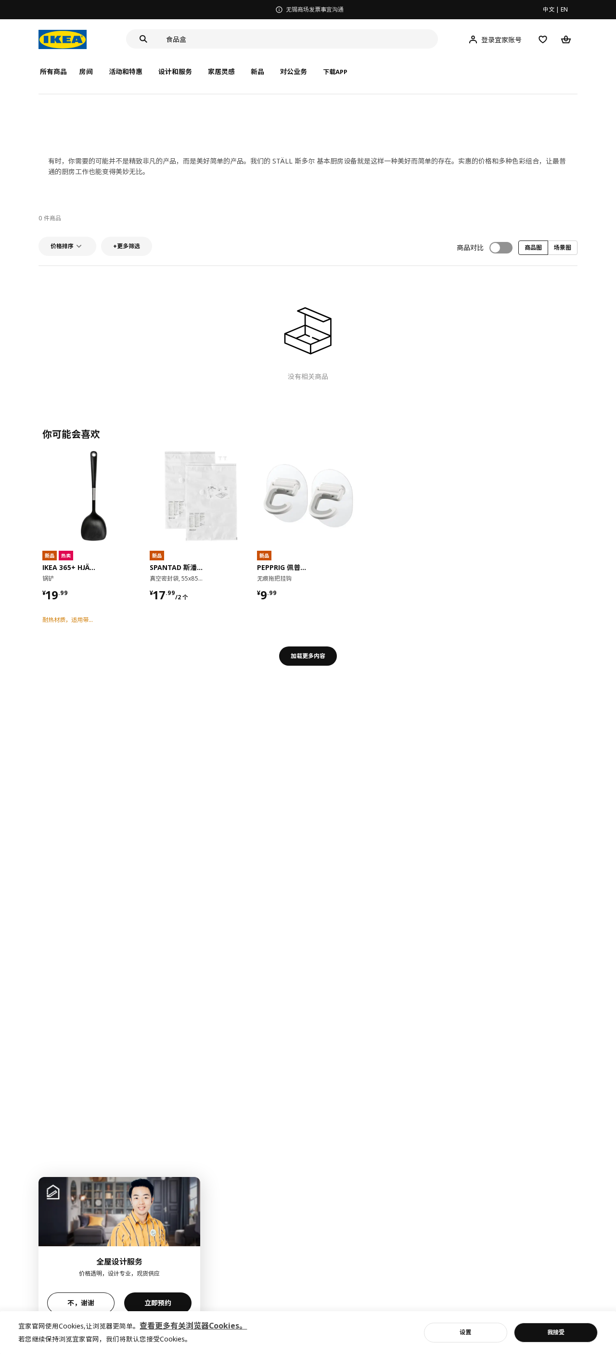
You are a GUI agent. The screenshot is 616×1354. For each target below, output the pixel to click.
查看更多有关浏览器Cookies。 (193, 1325)
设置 (465, 1332)
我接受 (556, 1332)
